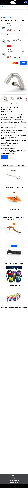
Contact (14, 475)
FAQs (14, 478)
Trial (3, 15)
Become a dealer (14, 480)
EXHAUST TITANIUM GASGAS (8, 17)
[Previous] (2, 99)
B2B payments (14, 482)
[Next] (25, 99)
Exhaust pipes (8, 15)
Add (24, 63)
